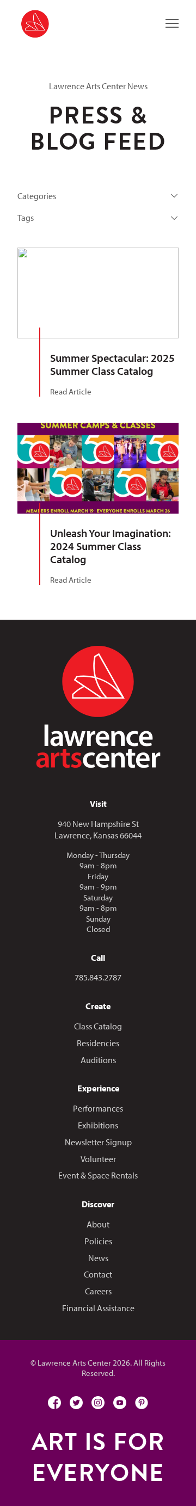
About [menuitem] (98, 1224)
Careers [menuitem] (98, 1291)
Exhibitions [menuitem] (98, 1125)
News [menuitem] (98, 1257)
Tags (25, 217)
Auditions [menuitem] (98, 1059)
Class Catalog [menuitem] (98, 1026)
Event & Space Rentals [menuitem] (98, 1175)
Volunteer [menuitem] (98, 1158)
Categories (36, 195)
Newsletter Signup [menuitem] (98, 1142)
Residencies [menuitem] (98, 1043)
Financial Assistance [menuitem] (98, 1308)
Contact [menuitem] (98, 1274)
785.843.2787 (98, 977)
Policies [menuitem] (98, 1241)
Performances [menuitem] (98, 1108)
